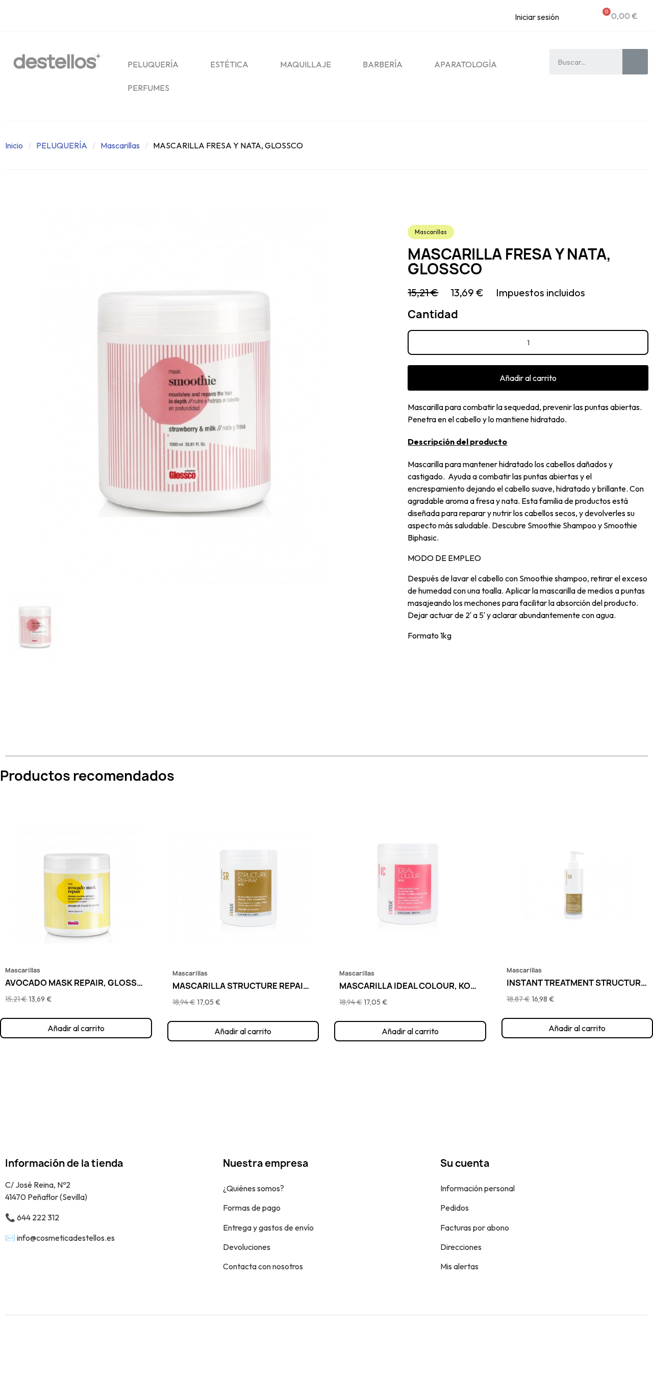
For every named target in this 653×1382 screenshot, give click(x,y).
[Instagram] (632, 1348)
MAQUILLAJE (305, 64)
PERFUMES (148, 88)
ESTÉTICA (229, 64)
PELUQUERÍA (153, 64)
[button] (528, 378)
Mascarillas (120, 145)
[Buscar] (635, 61)
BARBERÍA (383, 64)
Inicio (14, 145)
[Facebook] (609, 1348)
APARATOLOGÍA (465, 64)
